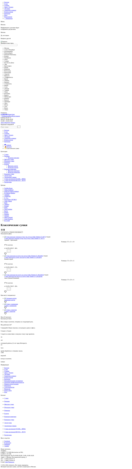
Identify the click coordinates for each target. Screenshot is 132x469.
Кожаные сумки (9, 174)
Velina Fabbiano (9, 190)
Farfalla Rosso (8, 188)
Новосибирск (8, 53)
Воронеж (7, 69)
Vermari (6, 216)
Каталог (6, 2)
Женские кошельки (14, 171)
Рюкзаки (7, 156)
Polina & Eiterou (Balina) (11, 191)
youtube (6, 446)
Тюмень (6, 80)
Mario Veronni (8, 217)
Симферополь (8, 77)
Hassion (6, 214)
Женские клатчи (13, 166)
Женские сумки (9, 159)
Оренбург (7, 101)
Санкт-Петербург (9, 50)
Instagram (7, 444)
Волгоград (7, 71)
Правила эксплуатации (11, 384)
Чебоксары (7, 97)
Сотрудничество (9, 387)
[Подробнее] (5, 251)
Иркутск (7, 75)
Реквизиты (7, 385)
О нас (6, 4)
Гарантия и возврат (10, 10)
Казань (6, 56)
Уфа (5, 64)
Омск (6, 59)
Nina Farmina (8, 209)
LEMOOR (7, 196)
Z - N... (6, 198)
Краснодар (7, 72)
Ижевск (6, 98)
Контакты (7, 13)
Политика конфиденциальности (14, 382)
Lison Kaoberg (8, 219)
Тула (5, 106)
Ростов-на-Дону (9, 62)
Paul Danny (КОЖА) (10, 199)
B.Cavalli (7, 220)
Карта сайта (8, 390)
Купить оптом (8, 12)
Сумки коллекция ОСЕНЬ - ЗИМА (15, 179)
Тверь (6, 92)
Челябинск (7, 58)
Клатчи (6, 164)
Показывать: (4, 233)
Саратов (6, 74)
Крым (6, 79)
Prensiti (6, 206)
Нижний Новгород (10, 54)
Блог (5, 392)
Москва (6, 48)
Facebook (7, 441)
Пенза (6, 105)
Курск (6, 108)
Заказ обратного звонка (8, 122)
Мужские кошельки (14, 172)
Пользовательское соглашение (13, 381)
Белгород (7, 93)
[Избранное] (5, 254)
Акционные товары (10, 177)
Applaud (6, 194)
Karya (6, 211)
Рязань (6, 85)
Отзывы (6, 5)
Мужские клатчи (13, 167)
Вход (5, 15)
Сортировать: (5, 232)
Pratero (6, 212)
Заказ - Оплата (8, 7)
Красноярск (7, 66)
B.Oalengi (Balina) (9, 193)
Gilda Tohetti (8, 201)
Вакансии (7, 389)
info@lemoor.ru (9, 462)
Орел (5, 103)
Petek (5, 207)
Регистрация (8, 17)
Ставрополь (8, 84)
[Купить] (9, 251)
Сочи (6, 87)
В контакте (7, 443)
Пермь (6, 67)
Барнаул (6, 82)
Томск (6, 109)
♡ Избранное (8, 18)
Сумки (6, 154)
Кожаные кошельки (10, 169)
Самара (6, 61)
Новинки (7, 162)
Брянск (6, 95)
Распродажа (8, 182)
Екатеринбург (8, 51)
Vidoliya (6, 204)
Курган (6, 100)
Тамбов (6, 90)
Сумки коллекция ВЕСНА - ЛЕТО (15, 180)
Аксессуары (8, 175)
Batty (5, 203)
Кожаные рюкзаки (13, 158)
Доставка (7, 8)
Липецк (6, 88)
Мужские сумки (9, 161)
